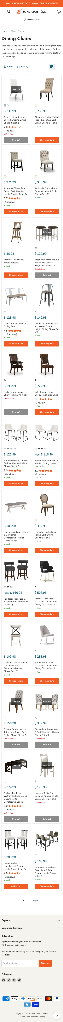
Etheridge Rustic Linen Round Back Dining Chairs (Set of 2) (46, 535)
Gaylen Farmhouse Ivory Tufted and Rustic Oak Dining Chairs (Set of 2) (16, 732)
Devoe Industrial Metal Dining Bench (15, 325)
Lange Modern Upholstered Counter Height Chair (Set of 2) (15, 866)
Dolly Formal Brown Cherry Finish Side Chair (46, 393)
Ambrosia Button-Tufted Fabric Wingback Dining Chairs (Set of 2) (46, 191)
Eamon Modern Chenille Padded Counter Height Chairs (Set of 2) (16, 463)
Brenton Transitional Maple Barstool (14, 261)
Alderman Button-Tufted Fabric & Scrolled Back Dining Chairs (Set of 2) (47, 120)
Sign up (45, 963)
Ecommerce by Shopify (35, 1016)
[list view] (58, 67)
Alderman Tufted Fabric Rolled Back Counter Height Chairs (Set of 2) (15, 191)
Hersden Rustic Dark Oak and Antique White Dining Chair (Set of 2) (46, 796)
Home (4, 31)
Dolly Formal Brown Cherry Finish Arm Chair (15, 393)
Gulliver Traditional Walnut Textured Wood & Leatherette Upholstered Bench (15, 797)
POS (20, 1016)
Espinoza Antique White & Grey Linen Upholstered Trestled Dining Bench (16, 536)
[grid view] (52, 67)
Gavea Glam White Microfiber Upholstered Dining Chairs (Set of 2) (46, 665)
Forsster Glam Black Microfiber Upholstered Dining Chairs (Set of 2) (46, 601)
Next (36, 900)
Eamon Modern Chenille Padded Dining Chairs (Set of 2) (46, 463)
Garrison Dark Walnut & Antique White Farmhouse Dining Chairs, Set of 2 (15, 667)
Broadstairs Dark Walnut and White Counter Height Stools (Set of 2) (47, 262)
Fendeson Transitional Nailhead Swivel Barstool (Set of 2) (16, 601)
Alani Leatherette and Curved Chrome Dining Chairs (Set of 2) (15, 120)
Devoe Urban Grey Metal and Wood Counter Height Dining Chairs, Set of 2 (47, 328)
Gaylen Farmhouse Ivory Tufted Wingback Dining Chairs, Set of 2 (47, 732)
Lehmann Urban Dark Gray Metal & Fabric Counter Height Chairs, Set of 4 (46, 871)
